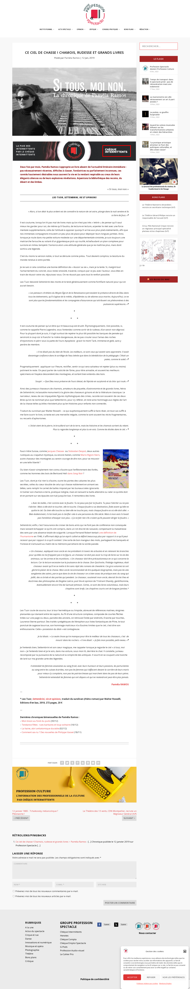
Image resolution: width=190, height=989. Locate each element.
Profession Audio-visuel (72, 950)
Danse (28, 938)
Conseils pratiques (110, 29)
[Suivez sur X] (116, 925)
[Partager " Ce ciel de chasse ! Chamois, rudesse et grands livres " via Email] (93, 762)
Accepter (132, 977)
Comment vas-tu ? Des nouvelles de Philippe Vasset (48, 732)
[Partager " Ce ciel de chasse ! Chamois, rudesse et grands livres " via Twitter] (67, 762)
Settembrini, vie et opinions (47, 698)
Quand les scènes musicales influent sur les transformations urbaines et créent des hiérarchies (162, 128)
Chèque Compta (68, 939)
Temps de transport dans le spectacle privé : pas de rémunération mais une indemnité (161, 83)
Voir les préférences (174, 977)
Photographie (32, 949)
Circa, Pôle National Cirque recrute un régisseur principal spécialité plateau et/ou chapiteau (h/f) (157, 228)
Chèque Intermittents (71, 931)
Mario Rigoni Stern (90, 454)
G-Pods (63, 946)
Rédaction (144, 29)
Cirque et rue (32, 934)
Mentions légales (165, 983)
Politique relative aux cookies (147, 983)
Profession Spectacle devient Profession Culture (162, 67)
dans (75, 473)
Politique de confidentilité (95, 979)
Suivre (106, 924)
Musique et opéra (34, 946)
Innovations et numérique (38, 942)
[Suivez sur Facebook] (99, 925)
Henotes (64, 935)
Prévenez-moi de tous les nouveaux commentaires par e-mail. (46, 891)
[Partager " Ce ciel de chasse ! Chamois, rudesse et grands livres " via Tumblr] (72, 762)
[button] (185, 951)
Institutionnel (46, 29)
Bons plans (129, 29)
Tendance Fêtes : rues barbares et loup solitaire (46, 724)
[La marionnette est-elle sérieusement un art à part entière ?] (145, 98)
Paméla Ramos (72, 57)
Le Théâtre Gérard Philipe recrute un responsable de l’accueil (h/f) (158, 216)
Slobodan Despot (77, 451)
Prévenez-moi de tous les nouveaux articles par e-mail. (43, 896)
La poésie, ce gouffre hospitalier (159, 113)
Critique (92, 29)
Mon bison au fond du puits (36, 720)
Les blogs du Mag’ (160, 279)
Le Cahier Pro (67, 954)
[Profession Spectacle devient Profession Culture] (145, 68)
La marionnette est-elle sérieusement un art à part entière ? (162, 99)
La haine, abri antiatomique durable (40, 728)
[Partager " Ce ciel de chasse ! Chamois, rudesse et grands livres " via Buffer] (87, 762)
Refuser (151, 977)
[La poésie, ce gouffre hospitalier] (145, 114)
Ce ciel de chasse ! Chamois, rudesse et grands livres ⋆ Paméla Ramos (51, 841)
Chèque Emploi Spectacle (73, 943)
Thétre (29, 953)
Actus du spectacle (34, 931)
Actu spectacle (64, 29)
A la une (29, 927)
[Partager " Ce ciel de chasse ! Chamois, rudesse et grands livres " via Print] (98, 762)
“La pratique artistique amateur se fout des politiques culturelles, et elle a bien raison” (161, 146)
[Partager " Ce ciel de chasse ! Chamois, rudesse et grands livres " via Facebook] (62, 762)
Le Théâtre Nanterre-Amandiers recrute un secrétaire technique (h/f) (158, 206)
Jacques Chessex (55, 451)
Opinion (80, 29)
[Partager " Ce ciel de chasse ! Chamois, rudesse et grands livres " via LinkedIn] (82, 762)
